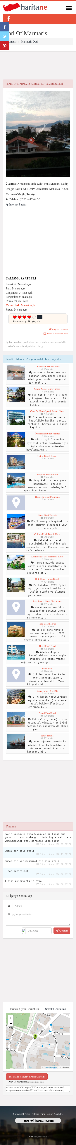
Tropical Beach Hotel (47, 474)
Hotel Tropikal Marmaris (47, 496)
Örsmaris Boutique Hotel (47, 433)
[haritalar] (25, 7)
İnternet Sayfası (17, 204)
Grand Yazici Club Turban (47, 388)
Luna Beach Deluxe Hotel (47, 366)
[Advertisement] (38, 66)
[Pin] (4, 45)
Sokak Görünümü (55, 1009)
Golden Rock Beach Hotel (47, 534)
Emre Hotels (47, 735)
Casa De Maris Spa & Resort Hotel (47, 411)
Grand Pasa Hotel (47, 713)
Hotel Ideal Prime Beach (47, 579)
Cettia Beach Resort (47, 456)
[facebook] (8, 18)
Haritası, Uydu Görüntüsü (24, 1009)
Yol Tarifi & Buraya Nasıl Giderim (26, 1076)
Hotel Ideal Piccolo (47, 515)
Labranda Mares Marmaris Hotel (47, 556)
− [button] (11, 1023)
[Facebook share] (4, 26)
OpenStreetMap (51, 1067)
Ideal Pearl (47, 668)
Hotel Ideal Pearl (47, 646)
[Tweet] (4, 36)
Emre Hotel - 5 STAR (47, 690)
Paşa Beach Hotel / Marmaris (47, 601)
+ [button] (11, 1018)
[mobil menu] (68, 7)
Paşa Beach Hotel (47, 623)
